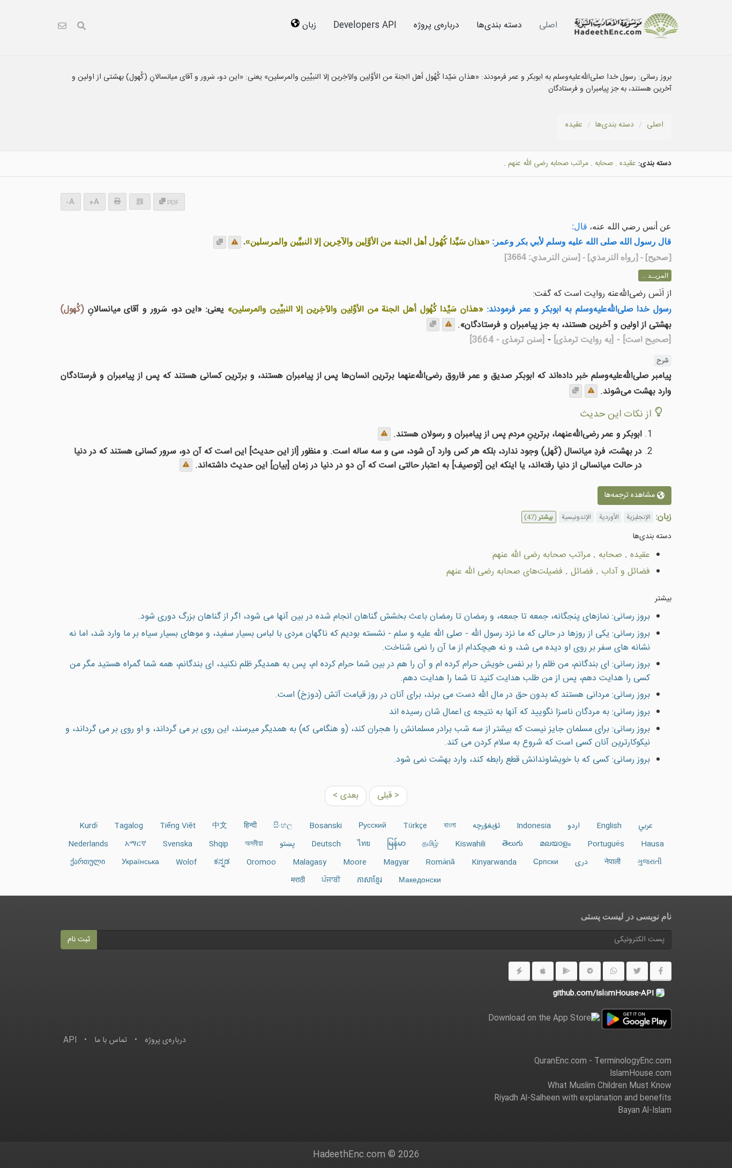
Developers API (365, 25)
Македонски (420, 880)
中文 (219, 826)
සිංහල (283, 826)
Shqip (218, 844)
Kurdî (88, 826)
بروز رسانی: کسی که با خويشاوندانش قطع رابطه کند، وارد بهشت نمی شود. (521, 760)
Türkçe (415, 826)
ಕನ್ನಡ (222, 862)
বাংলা (450, 826)
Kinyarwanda (494, 862)
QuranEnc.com (560, 1061)
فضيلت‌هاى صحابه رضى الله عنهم (504, 571)
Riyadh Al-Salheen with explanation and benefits (582, 1098)
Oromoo (261, 862)
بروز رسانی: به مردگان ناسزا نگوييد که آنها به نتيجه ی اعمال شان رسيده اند (519, 712)
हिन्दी (250, 826)
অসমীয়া (254, 844)
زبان (308, 25)
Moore (355, 862)
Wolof (186, 862)
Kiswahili (470, 844)
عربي (645, 826)
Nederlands (88, 844)
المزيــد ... (654, 275)
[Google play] (566, 971)
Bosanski (325, 826)
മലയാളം (555, 844)
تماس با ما (110, 1040)
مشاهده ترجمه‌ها (630, 495)
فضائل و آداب (625, 571)
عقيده (573, 124)
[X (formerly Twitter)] (637, 971)
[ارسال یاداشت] (234, 242)
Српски (545, 862)
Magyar (396, 862)
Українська (140, 862)
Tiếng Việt (178, 826)
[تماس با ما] (62, 27)
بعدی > (345, 795)
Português (605, 844)
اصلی (548, 25)
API (70, 1040)
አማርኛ (135, 844)
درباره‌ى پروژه (436, 25)
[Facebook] (660, 971)
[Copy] (219, 242)
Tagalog (128, 826)
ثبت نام (79, 939)
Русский (372, 826)
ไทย (363, 844)
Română (440, 862)
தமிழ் (430, 844)
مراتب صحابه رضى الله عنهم (548, 163)
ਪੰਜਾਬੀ (331, 880)
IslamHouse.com (640, 1073)
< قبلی (388, 795)
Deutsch (326, 844)
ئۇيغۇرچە (486, 826)
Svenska (177, 844)
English (609, 826)
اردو (573, 826)
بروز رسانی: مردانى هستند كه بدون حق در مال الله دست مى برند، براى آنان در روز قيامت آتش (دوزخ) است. (462, 695)
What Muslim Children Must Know (609, 1086)
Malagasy (309, 862)
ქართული (87, 862)
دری (581, 862)
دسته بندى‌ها (499, 25)
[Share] (140, 202)
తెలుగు (512, 844)
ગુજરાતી (649, 862)
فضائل (582, 571)
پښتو (287, 844)
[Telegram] (590, 971)
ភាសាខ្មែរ (369, 880)
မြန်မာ (396, 844)
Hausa (652, 844)
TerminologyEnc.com (632, 1061)
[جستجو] (81, 27)
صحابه (604, 163)
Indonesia (534, 826)
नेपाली (612, 862)
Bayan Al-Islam (644, 1110)
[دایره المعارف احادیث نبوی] (626, 25)
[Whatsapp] (613, 971)
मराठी (298, 880)
